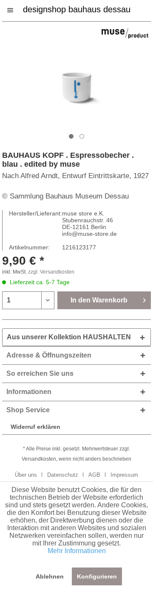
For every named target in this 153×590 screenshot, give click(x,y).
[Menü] (14, 10)
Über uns (26, 475)
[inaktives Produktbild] (81, 136)
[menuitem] (14, 10)
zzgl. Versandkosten (51, 272)
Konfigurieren (97, 576)
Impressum (124, 475)
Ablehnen (50, 576)
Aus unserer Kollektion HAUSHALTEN (69, 337)
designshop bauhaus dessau (76, 9)
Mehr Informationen (77, 550)
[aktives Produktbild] (71, 136)
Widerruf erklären (35, 426)
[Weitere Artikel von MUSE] (125, 33)
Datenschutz (62, 475)
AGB (94, 475)
